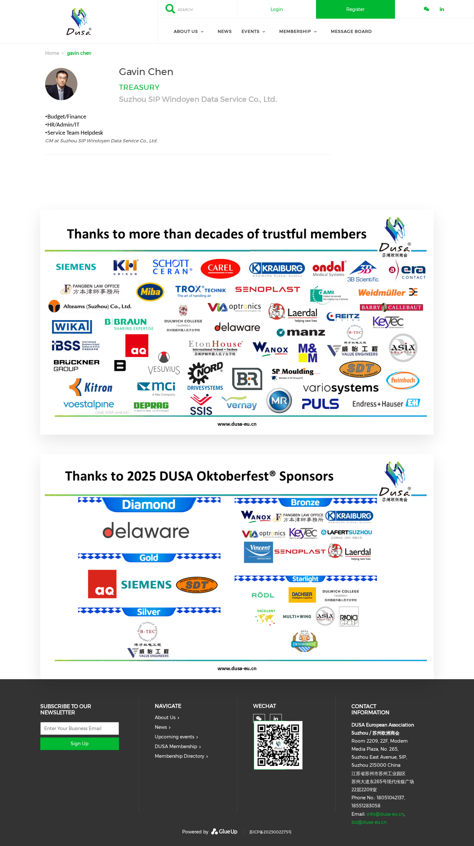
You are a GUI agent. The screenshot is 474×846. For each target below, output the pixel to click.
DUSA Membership (176, 746)
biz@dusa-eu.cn (369, 822)
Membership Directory (179, 756)
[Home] (79, 22)
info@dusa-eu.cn (385, 814)
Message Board (351, 31)
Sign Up (79, 743)
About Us (186, 31)
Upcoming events (174, 737)
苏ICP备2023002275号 (270, 832)
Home (52, 53)
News (225, 31)
